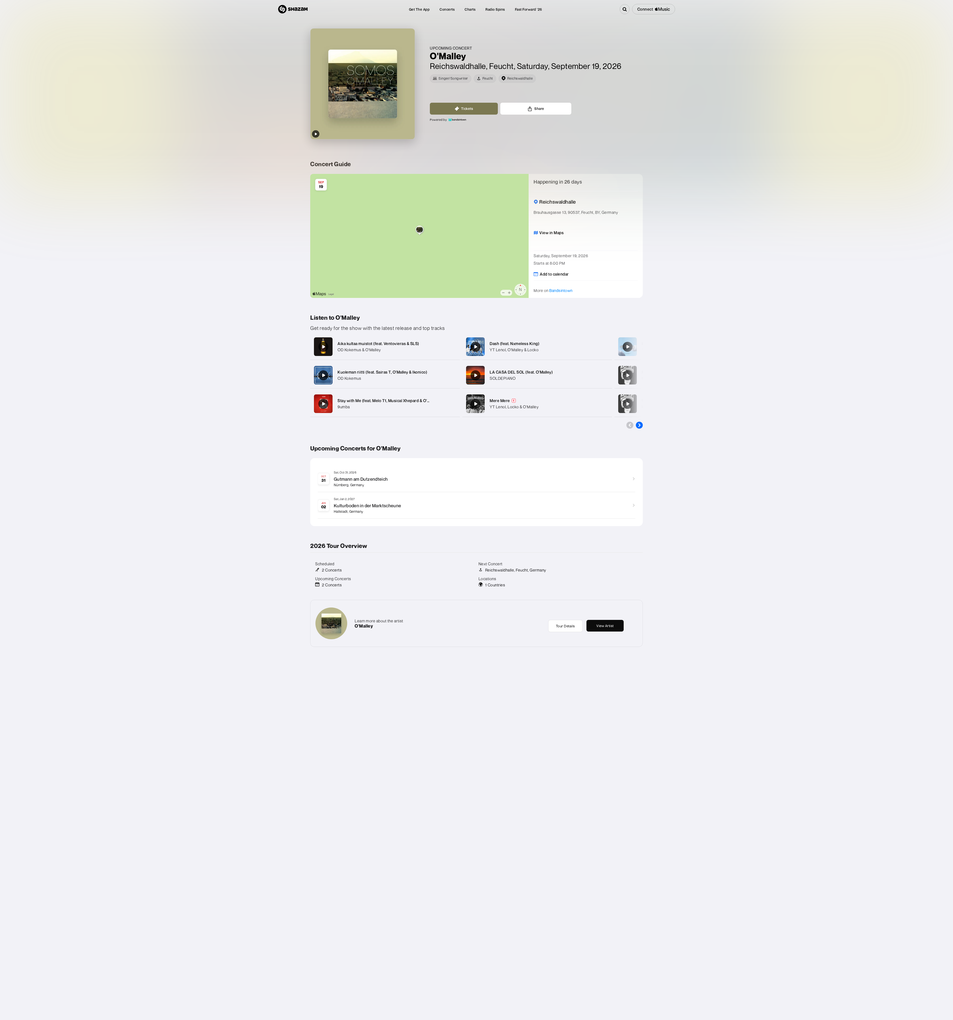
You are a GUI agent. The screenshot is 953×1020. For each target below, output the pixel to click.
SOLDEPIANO (502, 378)
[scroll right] (639, 425)
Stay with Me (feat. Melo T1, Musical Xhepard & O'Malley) (389, 400)
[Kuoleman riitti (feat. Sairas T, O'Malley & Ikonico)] (323, 375)
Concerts (447, 9)
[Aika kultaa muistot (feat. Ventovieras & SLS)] (323, 347)
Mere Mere (500, 400)
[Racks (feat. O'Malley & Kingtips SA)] (628, 375)
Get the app (419, 9)
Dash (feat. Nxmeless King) (514, 343)
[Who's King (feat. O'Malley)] (628, 404)
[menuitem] (419, 9)
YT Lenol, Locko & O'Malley (514, 406)
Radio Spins (495, 9)
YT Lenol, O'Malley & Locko (514, 349)
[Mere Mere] (475, 404)
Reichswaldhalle (458, 66)
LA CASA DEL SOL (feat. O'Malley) (521, 372)
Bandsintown (561, 290)
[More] (451, 346)
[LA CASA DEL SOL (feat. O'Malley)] (475, 375)
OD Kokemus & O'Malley (359, 349)
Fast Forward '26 (528, 9)
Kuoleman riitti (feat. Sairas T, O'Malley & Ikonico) (382, 372)
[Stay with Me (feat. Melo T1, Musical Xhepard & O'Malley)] (323, 404)
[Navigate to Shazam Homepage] (293, 9)
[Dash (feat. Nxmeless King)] (475, 347)
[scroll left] (629, 425)
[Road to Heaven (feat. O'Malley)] (628, 347)
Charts (470, 9)
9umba (344, 406)
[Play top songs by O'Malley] (315, 134)
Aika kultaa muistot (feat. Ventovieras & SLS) (378, 343)
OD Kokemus (349, 378)
